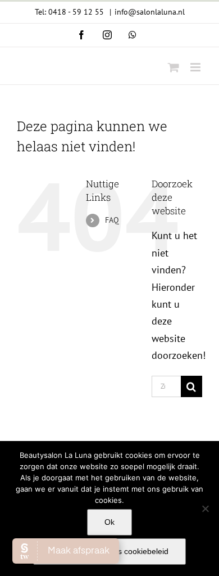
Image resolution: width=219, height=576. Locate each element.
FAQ (112, 220)
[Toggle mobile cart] (173, 67)
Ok (109, 522)
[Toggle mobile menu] (196, 67)
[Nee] (205, 508)
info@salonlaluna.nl (150, 12)
